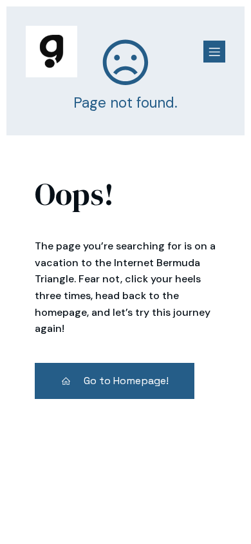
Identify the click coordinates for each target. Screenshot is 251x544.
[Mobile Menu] (214, 52)
